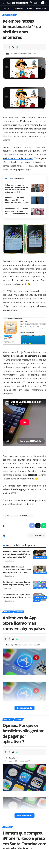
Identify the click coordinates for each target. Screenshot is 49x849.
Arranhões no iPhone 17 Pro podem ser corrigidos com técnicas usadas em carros (16, 211)
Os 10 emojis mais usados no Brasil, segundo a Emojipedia (16, 583)
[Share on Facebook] (9, 47)
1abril (14, 516)
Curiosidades (9, 15)
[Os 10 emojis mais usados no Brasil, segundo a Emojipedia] (39, 585)
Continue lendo (24, 707)
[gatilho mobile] (5, 3)
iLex (7, 53)
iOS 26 (37, 601)
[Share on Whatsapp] (17, 47)
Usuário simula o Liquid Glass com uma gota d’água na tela (17, 595)
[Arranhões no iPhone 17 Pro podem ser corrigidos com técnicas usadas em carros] (37, 211)
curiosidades (25, 516)
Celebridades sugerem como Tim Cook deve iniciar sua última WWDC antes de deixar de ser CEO (16, 188)
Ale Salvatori (11, 758)
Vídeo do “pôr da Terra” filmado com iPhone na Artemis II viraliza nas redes (17, 200)
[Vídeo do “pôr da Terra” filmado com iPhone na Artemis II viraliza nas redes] (37, 200)
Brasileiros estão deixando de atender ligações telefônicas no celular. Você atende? (17, 554)
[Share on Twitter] (13, 47)
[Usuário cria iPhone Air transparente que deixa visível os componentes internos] (39, 569)
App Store (8, 612)
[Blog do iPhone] (18, 3)
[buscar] (31, 2)
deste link (28, 504)
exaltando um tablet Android (18, 158)
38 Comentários (37, 535)
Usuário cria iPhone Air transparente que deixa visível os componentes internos (17, 569)
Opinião (18, 719)
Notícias (19, 612)
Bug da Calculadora (35, 370)
